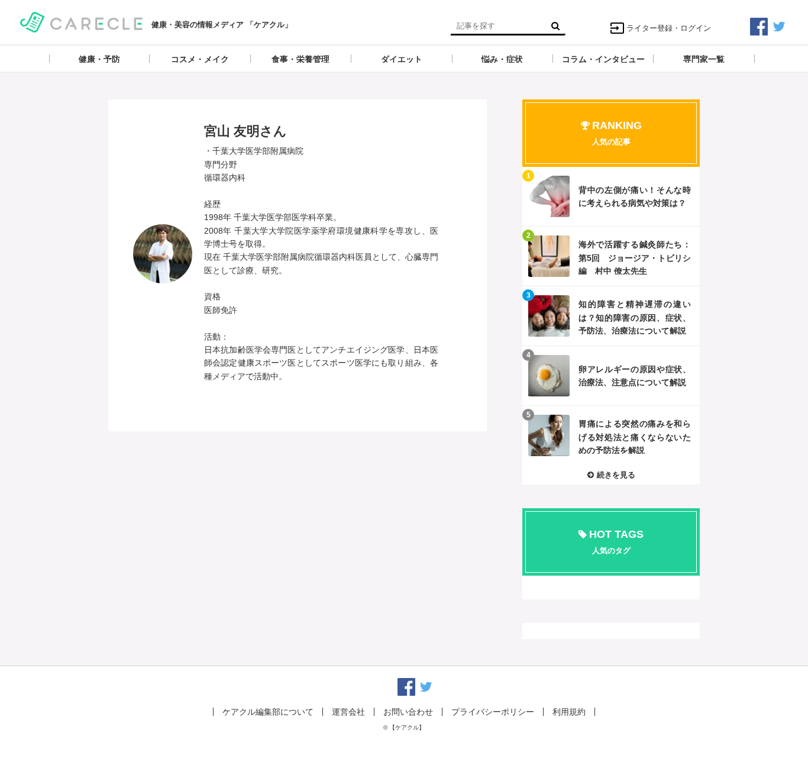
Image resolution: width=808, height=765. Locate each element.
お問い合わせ (408, 712)
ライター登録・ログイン (668, 28)
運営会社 (348, 712)
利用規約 (569, 712)
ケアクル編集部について (267, 712)
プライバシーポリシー (492, 712)
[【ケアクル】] (81, 21)
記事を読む (611, 196)
